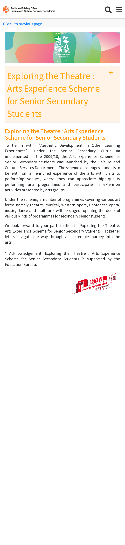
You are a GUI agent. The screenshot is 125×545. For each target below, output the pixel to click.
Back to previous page (23, 23)
